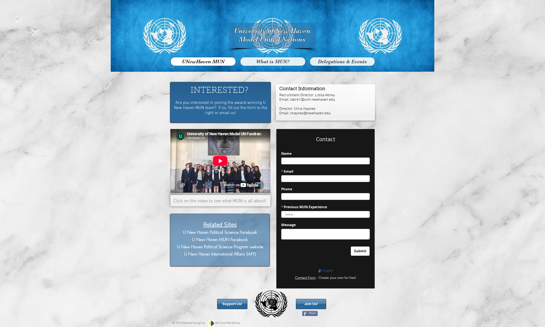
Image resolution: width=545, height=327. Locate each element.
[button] (342, 61)
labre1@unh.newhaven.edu (312, 100)
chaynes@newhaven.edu (310, 113)
